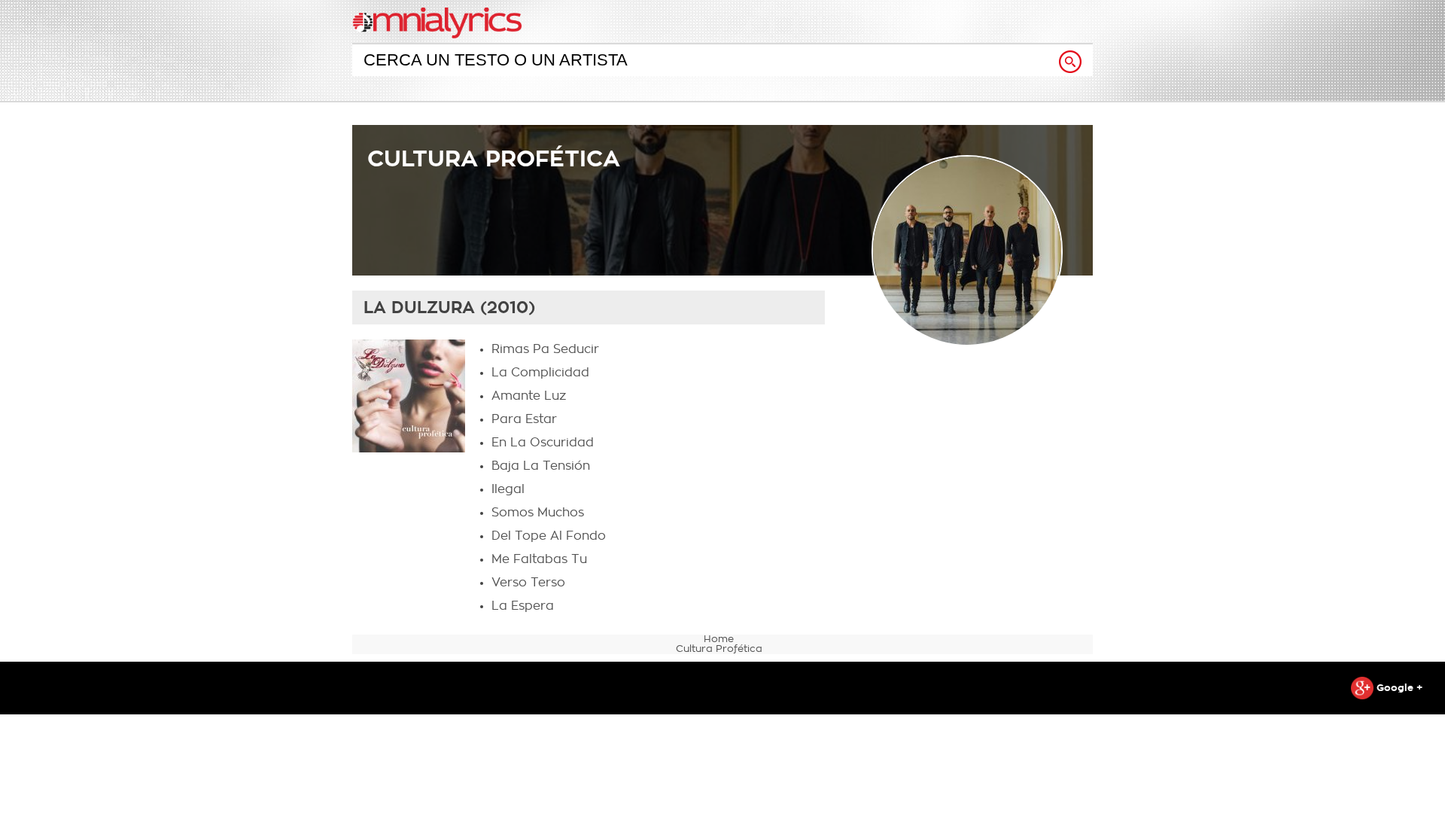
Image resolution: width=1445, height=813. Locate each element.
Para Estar (524, 419)
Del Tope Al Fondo (548, 536)
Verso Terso (528, 583)
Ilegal (508, 489)
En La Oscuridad (542, 443)
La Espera (522, 606)
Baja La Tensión (540, 466)
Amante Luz (528, 396)
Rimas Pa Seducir (545, 349)
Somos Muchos (537, 513)
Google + (1398, 687)
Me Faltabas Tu (539, 559)
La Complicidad (540, 373)
